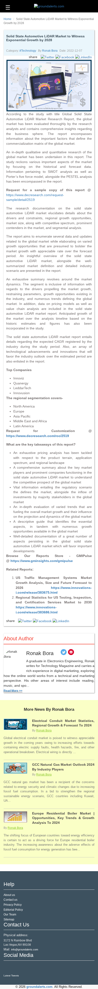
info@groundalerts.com (24, 949)
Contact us (10, 899)
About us (9, 895)
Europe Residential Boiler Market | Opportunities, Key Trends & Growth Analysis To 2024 (63, 818)
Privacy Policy (13, 904)
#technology (28, 50)
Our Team (10, 914)
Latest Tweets (11, 975)
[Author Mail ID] (71, 653)
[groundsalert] (8, 967)
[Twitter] (64, 653)
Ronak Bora (50, 50)
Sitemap (9, 919)
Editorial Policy (13, 909)
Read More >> (13, 690)
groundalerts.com (39, 987)
